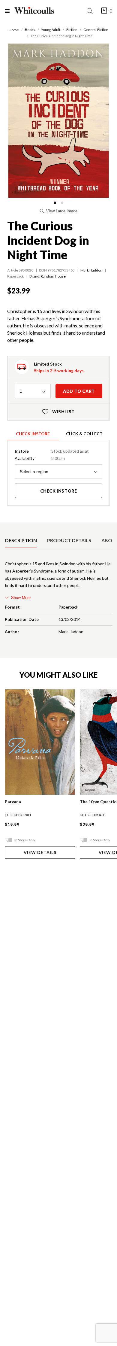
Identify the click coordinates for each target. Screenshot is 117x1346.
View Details (40, 852)
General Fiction (95, 29)
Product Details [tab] (69, 540)
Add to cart (79, 391)
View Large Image (61, 211)
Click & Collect (84, 433)
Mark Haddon (91, 270)
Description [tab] (21, 540)
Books (30, 29)
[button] (55, 203)
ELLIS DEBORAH (18, 815)
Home (14, 30)
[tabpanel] (58, 599)
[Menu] (9, 11)
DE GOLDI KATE (92, 815)
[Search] (91, 11)
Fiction (71, 29)
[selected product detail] (7, 527)
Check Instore (33, 433)
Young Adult (50, 29)
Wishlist (58, 411)
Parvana (13, 801)
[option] (21, 540)
